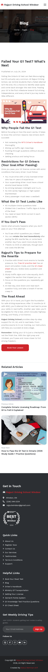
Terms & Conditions (13, 560)
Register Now (11, 545)
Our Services (10, 552)
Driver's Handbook (13, 586)
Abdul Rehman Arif (29, 668)
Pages (24, 30)
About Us (9, 541)
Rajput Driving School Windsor (29, 660)
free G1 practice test (27, 263)
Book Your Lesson (15, 348)
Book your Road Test (14, 579)
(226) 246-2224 (13, 501)
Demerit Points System (15, 598)
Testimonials (10, 556)
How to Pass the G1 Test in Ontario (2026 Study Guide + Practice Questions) (22, 452)
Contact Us (10, 549)
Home (16, 30)
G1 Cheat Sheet (12, 605)
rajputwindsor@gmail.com (18, 505)
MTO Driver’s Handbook (32, 142)
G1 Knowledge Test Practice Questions (22, 601)
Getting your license (14, 594)
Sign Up (38, 629)
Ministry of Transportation (16, 590)
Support (8, 564)
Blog (32, 30)
